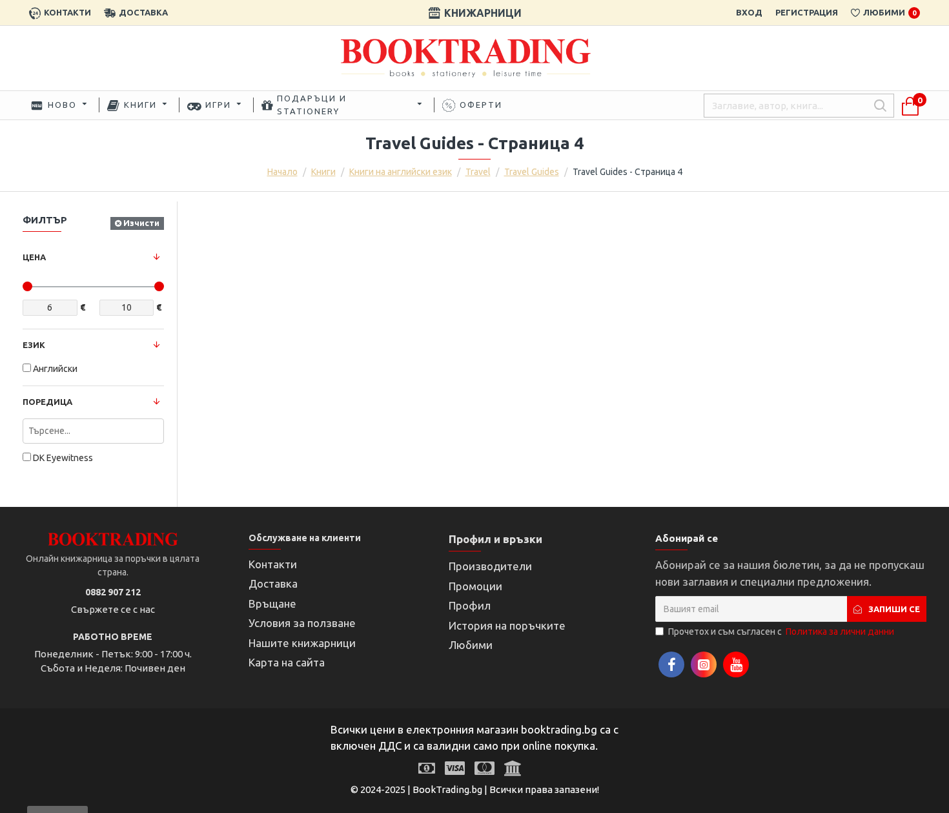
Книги (323, 172)
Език (34, 344)
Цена (34, 257)
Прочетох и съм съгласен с (781, 631)
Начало (282, 172)
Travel (478, 172)
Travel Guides (531, 172)
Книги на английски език (400, 172)
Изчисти (141, 222)
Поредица (47, 401)
